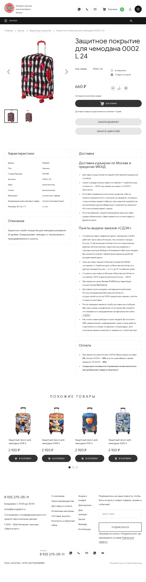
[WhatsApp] (79, 9)
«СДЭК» (86, 315)
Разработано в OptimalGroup (126, 563)
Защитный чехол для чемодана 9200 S (120, 442)
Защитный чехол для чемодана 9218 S (20, 442)
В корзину (111, 103)
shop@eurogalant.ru (15, 509)
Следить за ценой (123, 74)
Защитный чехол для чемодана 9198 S (53, 442)
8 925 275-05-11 (16, 497)
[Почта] (95, 9)
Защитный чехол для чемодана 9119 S (86, 442)
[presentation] (8, 71)
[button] (69, 467)
